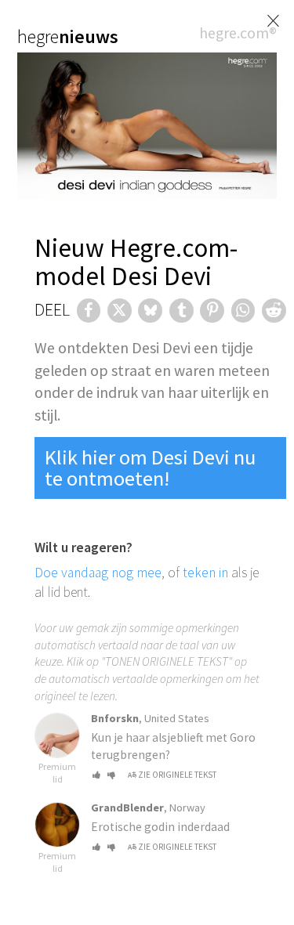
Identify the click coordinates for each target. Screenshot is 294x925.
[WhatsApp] (243, 310)
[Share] (89, 310)
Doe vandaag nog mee (98, 572)
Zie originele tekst (177, 774)
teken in (205, 572)
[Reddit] (274, 310)
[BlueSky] (150, 310)
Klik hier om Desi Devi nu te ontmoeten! (150, 467)
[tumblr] (181, 310)
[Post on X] (119, 310)
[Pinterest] (212, 310)
